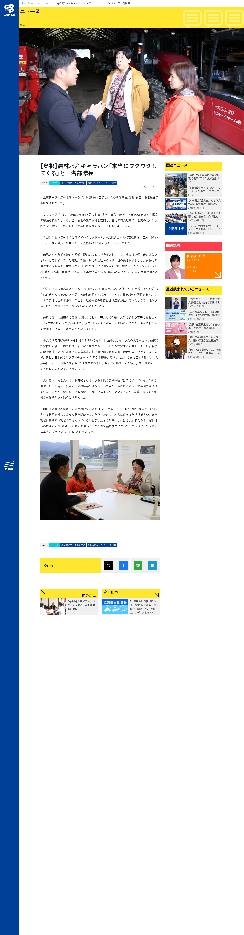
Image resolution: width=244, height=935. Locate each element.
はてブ (152, 565)
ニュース (45, 3)
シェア (123, 565)
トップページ (28, 3)
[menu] (9, 465)
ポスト (108, 565)
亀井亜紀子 (66, 182)
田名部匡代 (79, 182)
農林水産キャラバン (97, 182)
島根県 (112, 182)
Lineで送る (138, 565)
